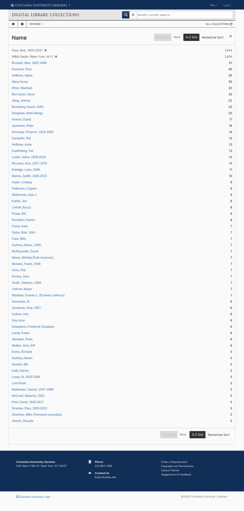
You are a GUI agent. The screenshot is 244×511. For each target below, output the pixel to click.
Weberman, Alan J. (24, 194)
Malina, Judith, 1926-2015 (29, 176)
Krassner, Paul (22, 69)
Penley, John (20, 276)
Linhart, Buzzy (21, 207)
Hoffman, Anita (22, 144)
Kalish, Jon (19, 201)
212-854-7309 (103, 465)
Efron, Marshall (22, 88)
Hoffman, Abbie (22, 75)
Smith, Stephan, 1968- (27, 282)
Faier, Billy (19, 238)
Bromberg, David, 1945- (28, 106)
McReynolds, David (25, 251)
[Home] (13, 24)
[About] (22, 24)
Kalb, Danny (20, 370)
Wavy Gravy (20, 81)
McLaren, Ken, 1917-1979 (29, 163)
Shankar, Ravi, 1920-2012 (29, 408)
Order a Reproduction (174, 461)
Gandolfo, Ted (21, 138)
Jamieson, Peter (23, 125)
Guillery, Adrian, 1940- (27, 245)
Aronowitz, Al (21, 301)
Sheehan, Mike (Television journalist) (37, 414)
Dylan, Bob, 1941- (24, 232)
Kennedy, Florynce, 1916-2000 (32, 132)
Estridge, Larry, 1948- (26, 169)
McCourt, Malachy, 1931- (28, 395)
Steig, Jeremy (21, 100)
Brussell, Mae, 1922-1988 (29, 63)
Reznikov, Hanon (23, 220)
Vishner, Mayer (22, 289)
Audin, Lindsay (22, 182)
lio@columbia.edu (105, 477)
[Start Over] (133, 14)
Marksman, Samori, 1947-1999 (32, 389)
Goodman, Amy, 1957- (27, 307)
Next (177, 37)
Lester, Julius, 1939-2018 (29, 157)
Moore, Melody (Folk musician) (32, 257)
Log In (227, 5)
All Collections (218, 24)
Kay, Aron (18, 320)
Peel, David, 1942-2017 (28, 402)
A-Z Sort (191, 37)
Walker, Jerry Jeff (23, 345)
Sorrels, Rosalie (23, 421)
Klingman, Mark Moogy (27, 113)
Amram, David (21, 119)
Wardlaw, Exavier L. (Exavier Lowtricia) (38, 295)
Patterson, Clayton (24, 188)
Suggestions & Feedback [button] (176, 474)
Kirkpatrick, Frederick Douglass (33, 326)
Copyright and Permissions (177, 466)
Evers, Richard (22, 351)
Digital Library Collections (45, 15)
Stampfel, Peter (22, 339)
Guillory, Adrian (22, 358)
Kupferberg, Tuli (22, 150)
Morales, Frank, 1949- (26, 263)
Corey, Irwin (20, 226)
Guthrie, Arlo (20, 314)
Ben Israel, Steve (23, 94)
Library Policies (170, 470)
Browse (36, 24)
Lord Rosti (19, 383)
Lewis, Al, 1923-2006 (26, 377)
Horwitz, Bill (20, 364)
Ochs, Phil (19, 270)
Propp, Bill (19, 213)
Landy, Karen (21, 333)
